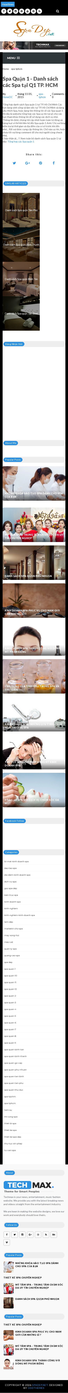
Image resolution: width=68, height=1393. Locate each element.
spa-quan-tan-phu (13, 1083)
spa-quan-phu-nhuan (15, 1069)
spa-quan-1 (10, 969)
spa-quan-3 (10, 1002)
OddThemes (36, 1387)
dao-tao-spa (10, 868)
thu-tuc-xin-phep (13, 1143)
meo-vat (8, 942)
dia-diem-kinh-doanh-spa (17, 875)
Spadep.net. (40, 1385)
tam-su (8, 1110)
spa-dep (8, 962)
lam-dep (8, 922)
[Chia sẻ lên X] (14, 163)
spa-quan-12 (10, 989)
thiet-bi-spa (10, 1123)
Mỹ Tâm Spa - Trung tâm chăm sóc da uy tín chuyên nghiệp (34, 536)
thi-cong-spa (10, 1116)
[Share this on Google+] (27, 163)
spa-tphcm (16, 69)
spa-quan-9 (10, 1042)
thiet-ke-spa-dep (12, 1137)
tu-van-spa (10, 1150)
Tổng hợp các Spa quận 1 (20, 141)
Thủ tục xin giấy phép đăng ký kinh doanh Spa (30, 764)
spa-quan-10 (10, 975)
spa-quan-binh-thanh (15, 1056)
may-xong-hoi (11, 935)
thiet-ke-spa (10, 1130)
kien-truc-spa (11, 895)
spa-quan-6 (10, 1022)
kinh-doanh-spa (12, 901)
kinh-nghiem (11, 908)
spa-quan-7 (10, 1029)
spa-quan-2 (10, 995)
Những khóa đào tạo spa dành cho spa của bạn (34, 495)
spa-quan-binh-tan (14, 1049)
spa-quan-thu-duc (13, 1089)
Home (6, 69)
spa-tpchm (10, 1096)
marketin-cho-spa (13, 928)
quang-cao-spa (12, 955)
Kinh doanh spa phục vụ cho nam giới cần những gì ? (32, 612)
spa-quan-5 (10, 1016)
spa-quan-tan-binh (14, 1076)
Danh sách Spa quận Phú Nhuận (28, 576)
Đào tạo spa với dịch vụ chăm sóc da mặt (32, 801)
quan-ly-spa (10, 948)
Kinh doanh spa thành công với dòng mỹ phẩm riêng (33, 650)
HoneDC (8, 97)
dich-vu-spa (10, 881)
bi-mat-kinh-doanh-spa (16, 861)
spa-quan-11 (10, 982)
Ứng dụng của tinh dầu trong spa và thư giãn (32, 688)
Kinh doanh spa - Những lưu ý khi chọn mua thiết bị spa (33, 726)
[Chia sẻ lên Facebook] (53, 163)
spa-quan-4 (10, 1009)
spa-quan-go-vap (13, 1063)
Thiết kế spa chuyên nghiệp (22, 1277)
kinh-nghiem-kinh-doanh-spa (19, 915)
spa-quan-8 (10, 1036)
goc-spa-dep (10, 888)
